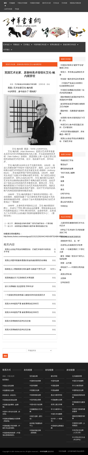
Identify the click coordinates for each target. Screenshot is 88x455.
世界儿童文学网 (56, 404)
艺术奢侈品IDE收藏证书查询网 (26, 84)
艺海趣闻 (12, 3)
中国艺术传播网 (56, 414)
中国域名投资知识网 (10, 400)
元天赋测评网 (77, 376)
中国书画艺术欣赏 (40, 44)
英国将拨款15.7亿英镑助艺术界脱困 (19, 278)
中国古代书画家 (22, 3)
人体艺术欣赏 (8, 9)
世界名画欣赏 (55, 44)
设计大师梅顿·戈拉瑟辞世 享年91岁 (19, 286)
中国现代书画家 (35, 3)
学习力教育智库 (77, 385)
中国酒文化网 (34, 390)
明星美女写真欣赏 (75, 3)
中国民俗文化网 (77, 390)
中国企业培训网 (8, 386)
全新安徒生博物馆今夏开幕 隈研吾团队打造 (31, 226)
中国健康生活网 (56, 400)
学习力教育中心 (56, 409)
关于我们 (6, 50)
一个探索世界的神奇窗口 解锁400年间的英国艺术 (25, 295)
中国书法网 (55, 381)
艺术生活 (56, 3)
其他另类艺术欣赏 (69, 44)
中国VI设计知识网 (36, 404)
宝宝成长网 (34, 376)
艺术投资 (64, 3)
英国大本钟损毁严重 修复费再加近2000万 (22, 304)
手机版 (17, 9)
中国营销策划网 (35, 395)
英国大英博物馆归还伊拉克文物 (17, 321)
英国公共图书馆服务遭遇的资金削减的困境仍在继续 (26, 260)
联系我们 (6, 380)
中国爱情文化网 (8, 390)
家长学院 (54, 376)
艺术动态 (6, 44)
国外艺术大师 (46, 3)
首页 (5, 3)
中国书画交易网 (35, 400)
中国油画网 (55, 390)
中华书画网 (43, 451)
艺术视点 (26, 44)
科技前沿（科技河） (10, 395)
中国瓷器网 (55, 385)
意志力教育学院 (56, 395)
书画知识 (16, 44)
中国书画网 (34, 385)
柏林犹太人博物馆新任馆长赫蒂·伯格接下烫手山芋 (25, 269)
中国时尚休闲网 (35, 381)
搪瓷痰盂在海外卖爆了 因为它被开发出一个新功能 (34, 223)
